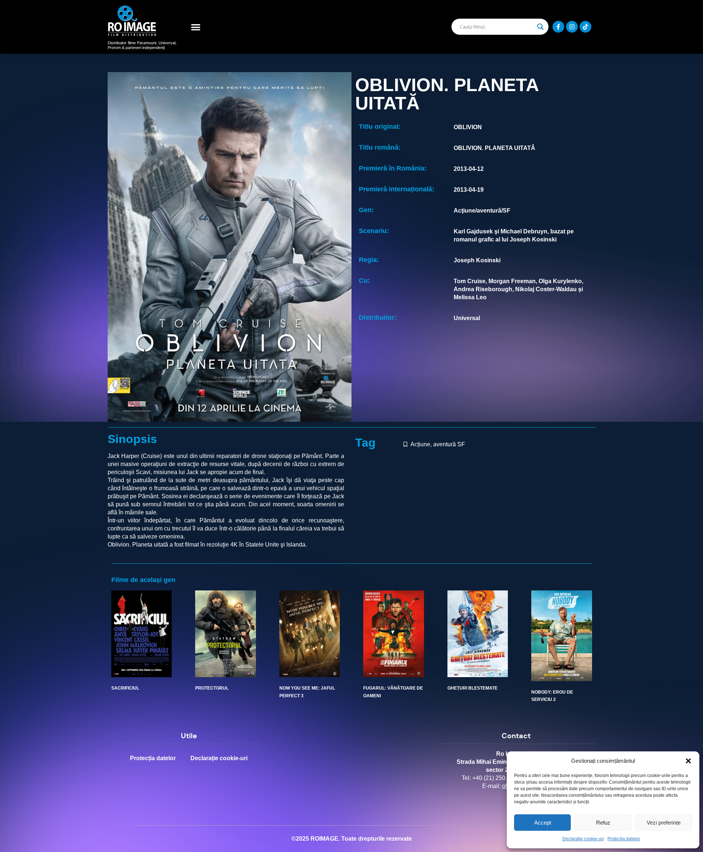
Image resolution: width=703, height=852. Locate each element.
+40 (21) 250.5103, (496, 778)
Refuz (603, 822)
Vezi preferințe (664, 822)
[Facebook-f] (558, 27)
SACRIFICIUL (125, 688)
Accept (542, 822)
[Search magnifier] (540, 27)
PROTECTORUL (211, 688)
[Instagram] (572, 27)
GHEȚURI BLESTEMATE (472, 688)
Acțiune (420, 444)
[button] (688, 761)
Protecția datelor (623, 838)
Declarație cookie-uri (583, 838)
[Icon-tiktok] (585, 27)
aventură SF (449, 444)
